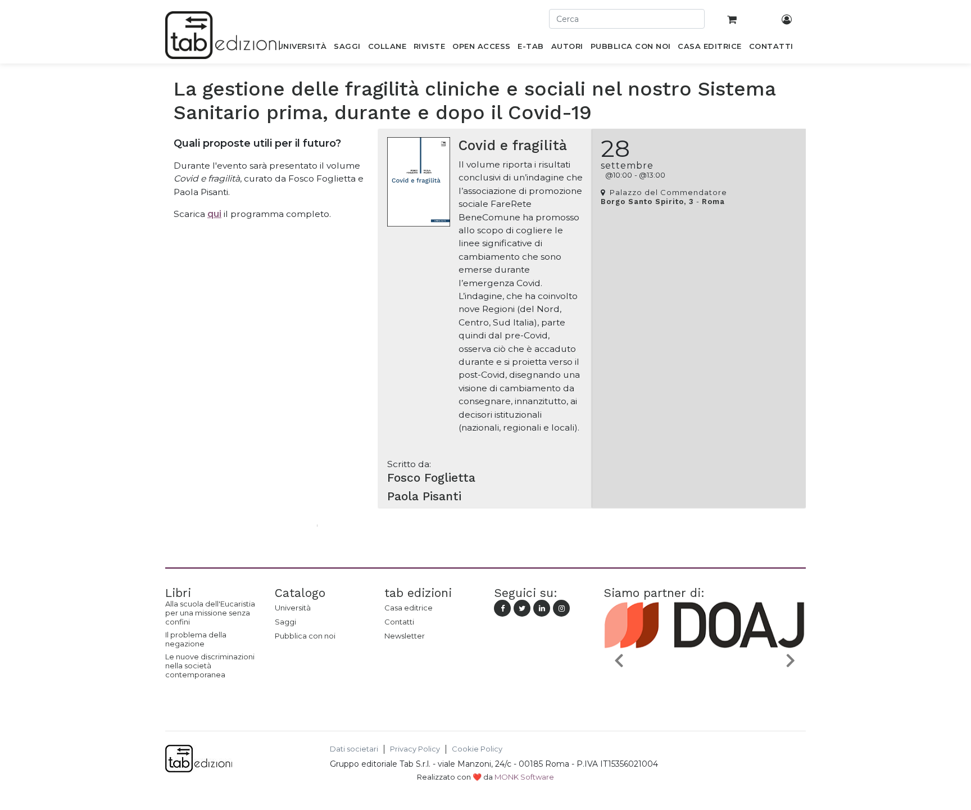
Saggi (285, 621)
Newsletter (404, 635)
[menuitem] (302, 48)
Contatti (399, 621)
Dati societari (354, 749)
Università (293, 607)
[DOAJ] (704, 686)
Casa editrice (408, 607)
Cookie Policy (477, 749)
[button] (619, 660)
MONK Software (524, 776)
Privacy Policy (415, 749)
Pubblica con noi (305, 635)
